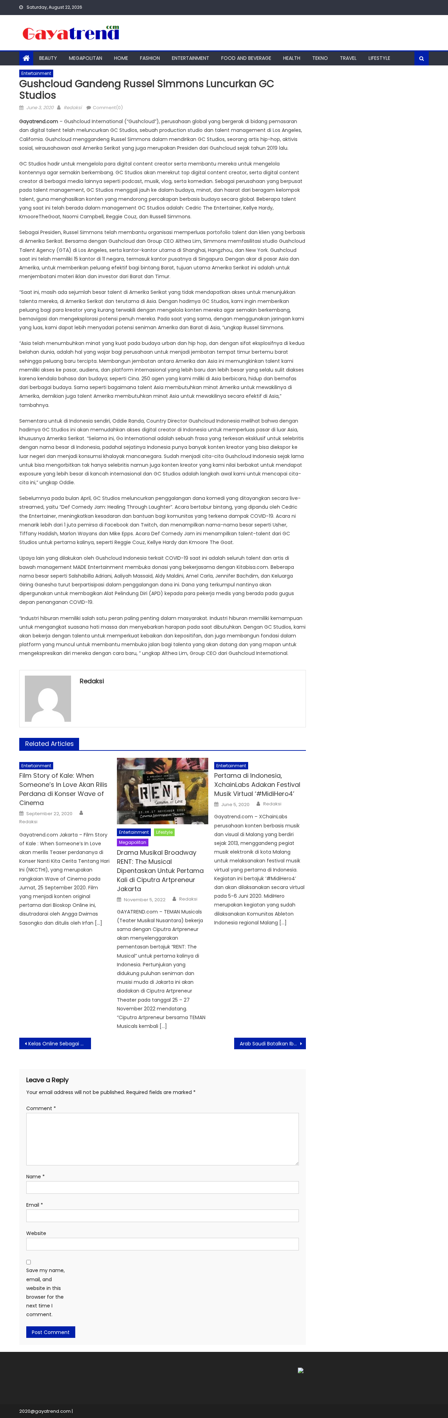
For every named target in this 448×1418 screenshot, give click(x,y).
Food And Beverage (246, 58)
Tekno (320, 58)
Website (36, 1233)
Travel (348, 58)
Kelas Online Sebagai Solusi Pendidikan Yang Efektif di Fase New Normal (59, 1043)
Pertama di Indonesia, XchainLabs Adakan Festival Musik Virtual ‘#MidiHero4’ (257, 784)
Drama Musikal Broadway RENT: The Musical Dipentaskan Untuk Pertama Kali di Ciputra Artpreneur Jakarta (160, 870)
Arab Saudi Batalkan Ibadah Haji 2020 (273, 1043)
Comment (41, 1108)
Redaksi (73, 107)
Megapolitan (85, 58)
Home (121, 58)
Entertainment (190, 58)
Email (34, 1204)
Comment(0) (108, 107)
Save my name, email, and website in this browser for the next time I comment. (45, 1292)
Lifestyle (379, 58)
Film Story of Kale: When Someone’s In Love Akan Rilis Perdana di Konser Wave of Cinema (63, 789)
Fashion (150, 58)
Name (35, 1176)
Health (291, 58)
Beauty (48, 58)
